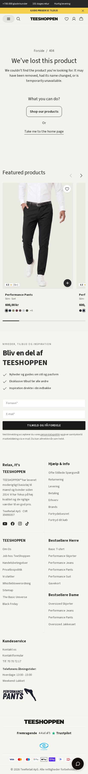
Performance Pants (60, 570)
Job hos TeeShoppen (16, 556)
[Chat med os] (78, 764)
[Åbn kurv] (81, 18)
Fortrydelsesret (58, 514)
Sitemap (8, 590)
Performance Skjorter (62, 556)
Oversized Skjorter (60, 604)
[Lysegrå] (23, 310)
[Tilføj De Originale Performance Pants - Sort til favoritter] (67, 189)
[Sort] (6, 310)
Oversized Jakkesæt (61, 624)
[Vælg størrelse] (67, 283)
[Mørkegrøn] (27, 310)
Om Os (7, 549)
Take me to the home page (44, 131)
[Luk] (82, 10)
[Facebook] (13, 524)
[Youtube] (5, 523)
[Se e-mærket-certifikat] (44, 746)
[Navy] (10, 310)
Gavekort (54, 584)
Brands (52, 507)
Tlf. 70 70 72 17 (12, 661)
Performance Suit (59, 577)
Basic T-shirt (56, 549)
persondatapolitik (50, 434)
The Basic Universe (15, 597)
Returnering (56, 480)
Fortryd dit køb (58, 520)
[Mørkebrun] (20, 310)
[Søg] (18, 18)
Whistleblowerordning (17, 583)
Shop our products (44, 111)
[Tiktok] (27, 524)
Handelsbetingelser (15, 563)
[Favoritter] (66, 18)
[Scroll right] (81, 175)
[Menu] (9, 19)
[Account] (73, 18)
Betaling (53, 493)
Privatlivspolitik (12, 570)
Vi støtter (9, 577)
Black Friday (10, 604)
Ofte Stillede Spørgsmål (63, 473)
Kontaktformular (13, 656)
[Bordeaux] (16, 310)
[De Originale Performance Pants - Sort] (38, 236)
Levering (54, 487)
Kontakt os (9, 650)
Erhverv (53, 500)
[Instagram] (20, 524)
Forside (39, 50)
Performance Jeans (61, 563)
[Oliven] (13, 310)
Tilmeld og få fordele (44, 425)
